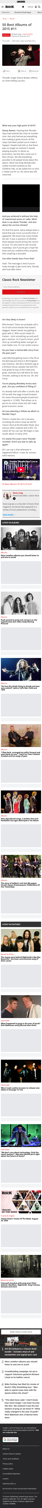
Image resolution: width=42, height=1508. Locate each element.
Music (5, 19)
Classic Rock (27, 34)
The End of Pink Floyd (22, 12)
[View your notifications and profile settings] (23, 7)
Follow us (23, 71)
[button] (2, 6)
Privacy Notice (32, 301)
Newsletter (35, 71)
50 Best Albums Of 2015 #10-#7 (17, 484)
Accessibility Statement (11, 1474)
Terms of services (29, 298)
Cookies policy (8, 1469)
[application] (21, 195)
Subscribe (30, 7)
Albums (12, 19)
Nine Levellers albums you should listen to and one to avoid (21, 1363)
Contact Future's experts (12, 1454)
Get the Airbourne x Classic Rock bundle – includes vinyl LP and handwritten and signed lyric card (21, 1352)
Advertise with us (9, 1484)
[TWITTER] (15, 498)
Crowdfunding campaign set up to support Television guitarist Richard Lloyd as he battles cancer (22, 1374)
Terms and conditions (11, 1459)
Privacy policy (8, 1464)
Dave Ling (17, 34)
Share (8, 71)
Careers (6, 1479)
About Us (6, 1449)
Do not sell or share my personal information (19, 1489)
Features (6, 35)
